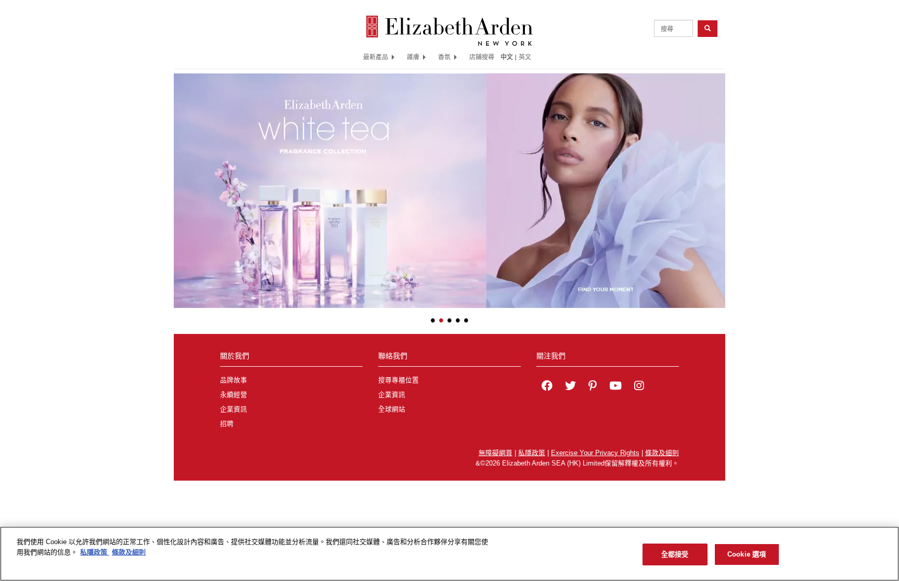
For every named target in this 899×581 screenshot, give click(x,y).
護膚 (413, 57)
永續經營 (233, 394)
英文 (525, 57)
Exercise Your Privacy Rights (595, 453)
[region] (449, 553)
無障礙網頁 (495, 453)
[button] (181, 183)
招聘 (227, 424)
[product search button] (707, 28)
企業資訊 (233, 409)
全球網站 (391, 409)
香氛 (444, 57)
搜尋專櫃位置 (398, 380)
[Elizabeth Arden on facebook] (547, 387)
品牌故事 (233, 380)
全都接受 (675, 554)
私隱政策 (531, 453)
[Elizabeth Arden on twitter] (570, 387)
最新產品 (375, 57)
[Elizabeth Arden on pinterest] (592, 387)
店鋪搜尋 (481, 57)
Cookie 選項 (746, 554)
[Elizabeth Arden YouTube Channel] (615, 387)
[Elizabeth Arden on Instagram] (639, 387)
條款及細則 (662, 453)
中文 (506, 57)
